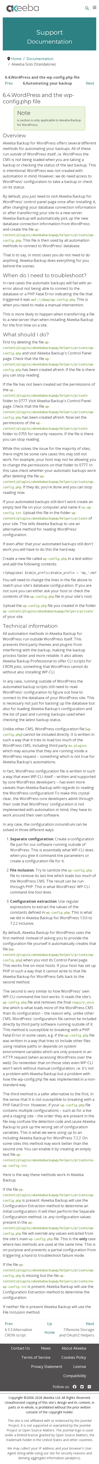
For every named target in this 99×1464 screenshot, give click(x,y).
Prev (9, 83)
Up (49, 1323)
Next (90, 83)
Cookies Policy (73, 1357)
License (79, 1366)
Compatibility (74, 1375)
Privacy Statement (46, 1366)
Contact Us (20, 1348)
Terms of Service (35, 1357)
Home (49, 1332)
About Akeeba (74, 1348)
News (46, 1348)
